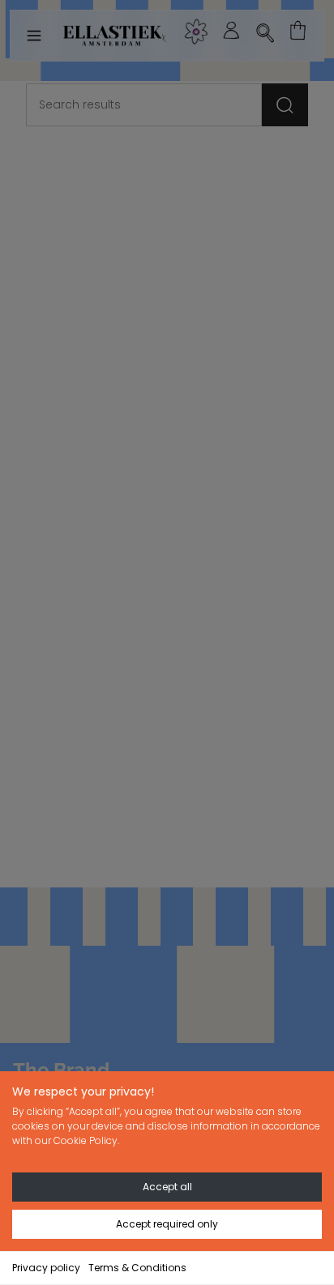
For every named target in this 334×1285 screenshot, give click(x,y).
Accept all (167, 1187)
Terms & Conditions (137, 1267)
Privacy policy (46, 1267)
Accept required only (167, 1224)
